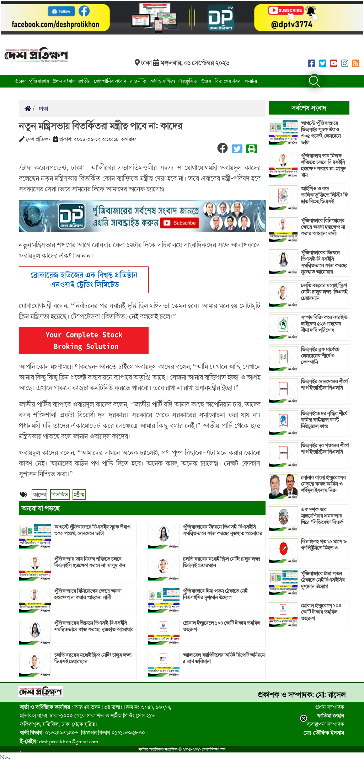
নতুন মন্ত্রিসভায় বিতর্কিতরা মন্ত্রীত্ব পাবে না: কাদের (100, 125)
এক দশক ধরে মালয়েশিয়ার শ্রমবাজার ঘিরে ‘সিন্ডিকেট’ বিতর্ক (322, 515)
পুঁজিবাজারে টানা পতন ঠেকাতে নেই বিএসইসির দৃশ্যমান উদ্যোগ (215, 594)
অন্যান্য (250, 81)
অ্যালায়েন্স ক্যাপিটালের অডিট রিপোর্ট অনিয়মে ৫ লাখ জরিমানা (224, 658)
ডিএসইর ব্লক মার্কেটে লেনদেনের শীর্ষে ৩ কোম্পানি (320, 355)
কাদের (39, 494)
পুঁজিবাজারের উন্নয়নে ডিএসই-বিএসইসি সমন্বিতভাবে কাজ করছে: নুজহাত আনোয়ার (94, 626)
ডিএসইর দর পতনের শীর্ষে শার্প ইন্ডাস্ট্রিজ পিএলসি (325, 448)
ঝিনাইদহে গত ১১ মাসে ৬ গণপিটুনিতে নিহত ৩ (324, 544)
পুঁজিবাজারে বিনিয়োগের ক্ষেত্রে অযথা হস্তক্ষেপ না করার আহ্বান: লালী (88, 594)
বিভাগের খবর (228, 81)
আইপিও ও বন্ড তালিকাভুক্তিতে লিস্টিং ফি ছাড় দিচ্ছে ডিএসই (324, 195)
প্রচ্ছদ (20, 81)
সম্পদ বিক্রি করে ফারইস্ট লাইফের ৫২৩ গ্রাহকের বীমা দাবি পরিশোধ (324, 323)
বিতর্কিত (60, 494)
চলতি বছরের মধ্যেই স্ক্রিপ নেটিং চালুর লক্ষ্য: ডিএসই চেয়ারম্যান (93, 658)
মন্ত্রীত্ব (79, 494)
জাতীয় (84, 81)
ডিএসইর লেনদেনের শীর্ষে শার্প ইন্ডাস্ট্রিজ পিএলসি (324, 384)
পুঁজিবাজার (39, 81)
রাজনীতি (138, 81)
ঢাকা (43, 108)
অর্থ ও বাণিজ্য (162, 81)
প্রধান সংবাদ (64, 81)
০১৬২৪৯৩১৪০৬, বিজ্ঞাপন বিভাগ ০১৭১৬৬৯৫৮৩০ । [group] (84, 732)
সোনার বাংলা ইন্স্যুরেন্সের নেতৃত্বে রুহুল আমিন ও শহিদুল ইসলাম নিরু (323, 483)
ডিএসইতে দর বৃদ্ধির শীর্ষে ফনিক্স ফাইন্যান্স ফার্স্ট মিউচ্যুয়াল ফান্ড (324, 419)
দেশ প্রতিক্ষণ (39, 139)
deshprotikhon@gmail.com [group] (59, 741)
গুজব (206, 81)
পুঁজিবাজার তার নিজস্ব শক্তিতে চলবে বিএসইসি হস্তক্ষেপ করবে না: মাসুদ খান (89, 562)
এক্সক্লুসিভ (187, 81)
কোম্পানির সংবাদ (110, 81)
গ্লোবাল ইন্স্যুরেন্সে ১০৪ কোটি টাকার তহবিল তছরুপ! (221, 626)
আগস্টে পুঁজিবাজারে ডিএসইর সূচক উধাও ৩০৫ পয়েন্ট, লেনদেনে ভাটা (92, 530)
